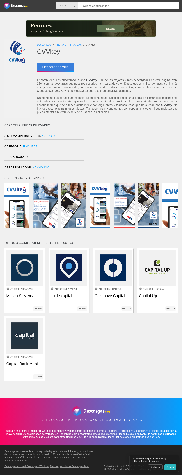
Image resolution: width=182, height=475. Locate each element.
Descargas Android (15, 466)
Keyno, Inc (41, 167)
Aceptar (170, 467)
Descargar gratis (55, 67)
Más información (151, 461)
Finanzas (30, 146)
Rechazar (155, 467)
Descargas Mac (80, 466)
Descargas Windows (37, 466)
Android (48, 135)
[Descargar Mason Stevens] (24, 268)
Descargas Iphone (60, 466)
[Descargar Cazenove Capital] (113, 268)
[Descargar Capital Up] (157, 268)
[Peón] (91, 28)
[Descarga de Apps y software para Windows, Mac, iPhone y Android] (16, 6)
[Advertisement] (134, 154)
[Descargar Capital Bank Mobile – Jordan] (24, 336)
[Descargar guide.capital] (69, 268)
